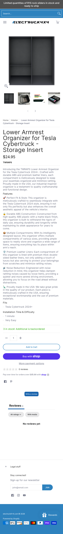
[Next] (58, 61)
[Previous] (5, 61)
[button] (57, 22)
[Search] (59, 13)
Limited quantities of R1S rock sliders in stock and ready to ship (31, 4)
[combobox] (29, 13)
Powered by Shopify (11, 518)
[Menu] (4, 22)
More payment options (31, 363)
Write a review (31, 394)
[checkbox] (32, 414)
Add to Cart (31, 347)
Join (47, 487)
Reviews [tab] (16, 405)
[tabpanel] (31, 433)
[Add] (20, 338)
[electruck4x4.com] (30, 22)
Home (5, 120)
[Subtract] (6, 338)
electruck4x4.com (10, 514)
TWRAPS (7, 162)
